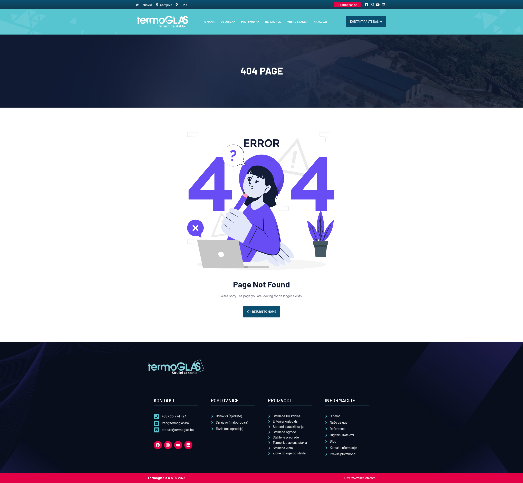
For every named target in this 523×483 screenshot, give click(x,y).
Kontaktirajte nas (364, 21)
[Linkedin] (188, 445)
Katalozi (320, 21)
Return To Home (264, 311)
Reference (273, 21)
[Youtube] (178, 445)
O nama (209, 21)
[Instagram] (168, 445)
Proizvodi (248, 21)
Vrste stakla (297, 21)
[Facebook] (158, 445)
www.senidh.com (363, 478)
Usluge (226, 21)
